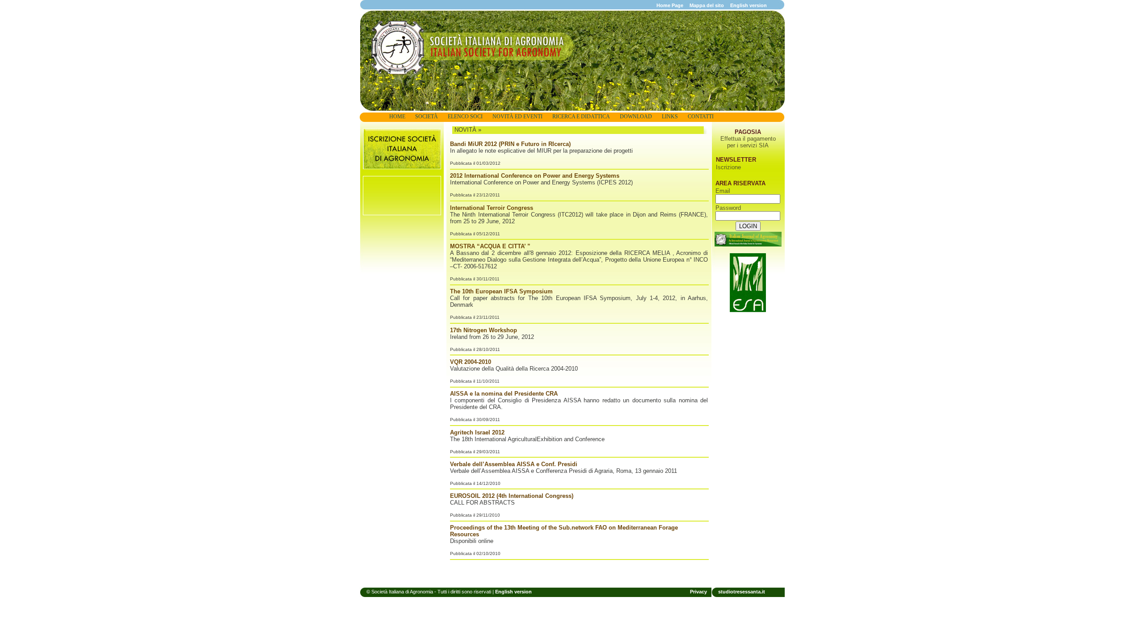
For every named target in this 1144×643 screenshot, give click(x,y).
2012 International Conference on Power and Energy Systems (534, 175)
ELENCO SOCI (465, 116)
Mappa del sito (707, 5)
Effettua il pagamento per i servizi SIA (748, 142)
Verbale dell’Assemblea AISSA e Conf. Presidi (513, 464)
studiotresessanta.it (741, 591)
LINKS (670, 116)
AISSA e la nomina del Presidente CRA (504, 393)
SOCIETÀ (426, 116)
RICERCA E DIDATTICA (581, 116)
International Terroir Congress (491, 208)
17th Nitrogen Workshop (483, 330)
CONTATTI (701, 116)
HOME (397, 116)
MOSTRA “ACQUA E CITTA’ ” (490, 246)
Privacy (698, 591)
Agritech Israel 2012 (477, 432)
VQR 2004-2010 (470, 362)
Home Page (669, 5)
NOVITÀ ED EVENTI (517, 116)
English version (748, 5)
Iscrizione (728, 167)
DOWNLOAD (636, 116)
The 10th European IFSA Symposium (501, 291)
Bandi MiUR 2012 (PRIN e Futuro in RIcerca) (510, 144)
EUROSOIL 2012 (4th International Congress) (511, 496)
